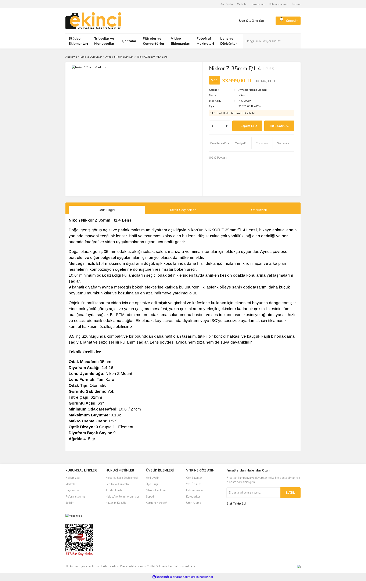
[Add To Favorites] (219, 143)
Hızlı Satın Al (279, 126)
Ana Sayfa (226, 4)
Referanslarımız (278, 4)
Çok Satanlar (194, 478)
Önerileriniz (259, 210)
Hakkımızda (72, 478)
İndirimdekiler (194, 490)
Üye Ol (244, 21)
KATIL (290, 493)
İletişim (296, 4)
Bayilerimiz (258, 4)
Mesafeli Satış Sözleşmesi (122, 478)
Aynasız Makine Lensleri (252, 90)
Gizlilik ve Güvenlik (117, 484)
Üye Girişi (152, 484)
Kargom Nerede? (156, 503)
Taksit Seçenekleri (183, 210)
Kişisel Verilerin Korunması (122, 497)
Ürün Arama (193, 503)
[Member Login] (235, 21)
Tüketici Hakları (115, 490)
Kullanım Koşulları (117, 503)
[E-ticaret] (182, 577)
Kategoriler (193, 497)
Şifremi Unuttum (156, 490)
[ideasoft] (160, 577)
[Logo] (93, 20)
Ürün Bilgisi (106, 210)
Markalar (242, 4)
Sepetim (151, 497)
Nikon (241, 95)
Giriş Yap (258, 21)
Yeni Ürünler (193, 484)
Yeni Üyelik (152, 478)
